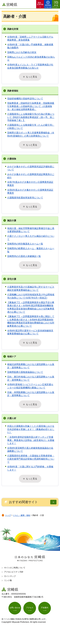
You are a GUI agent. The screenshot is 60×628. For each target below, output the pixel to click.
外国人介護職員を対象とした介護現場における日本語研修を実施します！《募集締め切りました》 (30, 429)
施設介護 (11, 220)
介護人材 (11, 418)
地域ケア (11, 356)
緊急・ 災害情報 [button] (40, 3)
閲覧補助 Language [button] (48, 6)
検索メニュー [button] (55, 6)
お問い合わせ (15, 608)
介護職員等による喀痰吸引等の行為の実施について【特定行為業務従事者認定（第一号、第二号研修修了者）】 (30, 117)
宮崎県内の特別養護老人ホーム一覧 (25, 243)
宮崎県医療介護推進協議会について (25, 372)
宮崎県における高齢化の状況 (21, 52)
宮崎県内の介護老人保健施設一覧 (24, 256)
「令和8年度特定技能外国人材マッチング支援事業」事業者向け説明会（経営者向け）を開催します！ (30, 440)
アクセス (29, 608)
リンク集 (8, 580)
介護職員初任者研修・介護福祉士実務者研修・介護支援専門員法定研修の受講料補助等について (30, 458)
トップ (8, 515)
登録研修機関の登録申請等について (25, 98)
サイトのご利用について (14, 568)
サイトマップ (10, 576)
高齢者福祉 (12, 90)
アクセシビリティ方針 (13, 572)
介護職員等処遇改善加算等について (25, 197)
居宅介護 (11, 279)
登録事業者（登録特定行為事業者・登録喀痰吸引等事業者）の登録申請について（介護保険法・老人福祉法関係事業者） (30, 106)
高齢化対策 (12, 29)
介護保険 (11, 158)
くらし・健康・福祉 (21, 515)
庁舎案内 (44, 608)
